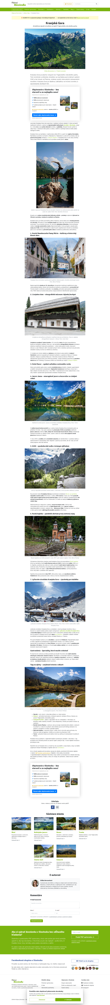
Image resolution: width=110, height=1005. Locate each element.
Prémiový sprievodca (39, 109)
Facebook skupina (89, 985)
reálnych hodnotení (41, 97)
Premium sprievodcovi (43, 753)
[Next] (83, 48)
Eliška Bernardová (49, 71)
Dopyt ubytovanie (67, 983)
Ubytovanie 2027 (17, 9)
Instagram (86, 987)
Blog (72, 9)
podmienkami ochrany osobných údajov (60, 916)
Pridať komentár (61, 71)
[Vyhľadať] (96, 3)
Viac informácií (41, 995)
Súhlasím (69, 999)
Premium (69, 4)
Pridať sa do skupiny (85, 961)
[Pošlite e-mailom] (57, 807)
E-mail (57, 910)
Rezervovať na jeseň (83, 18)
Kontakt (94, 9)
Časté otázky (80, 9)
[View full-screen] (84, 30)
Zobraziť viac (15, 840)
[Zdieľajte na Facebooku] (53, 807)
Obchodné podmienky (48, 987)
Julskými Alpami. (52, 137)
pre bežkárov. (59, 634)
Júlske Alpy (26, 13)
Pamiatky (66, 9)
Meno (31, 910)
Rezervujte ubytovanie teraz (43, 115)
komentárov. (60, 747)
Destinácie (50, 9)
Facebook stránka (88, 983)
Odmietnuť (42, 999)
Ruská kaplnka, (74, 561)
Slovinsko (41, 9)
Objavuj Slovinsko (17, 13)
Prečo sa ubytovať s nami (69, 985)
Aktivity (58, 9)
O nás (87, 9)
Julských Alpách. (72, 360)
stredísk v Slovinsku (69, 125)
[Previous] (27, 48)
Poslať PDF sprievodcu (84, 937)
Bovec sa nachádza (71, 494)
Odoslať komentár (36, 921)
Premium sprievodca (30, 9)
